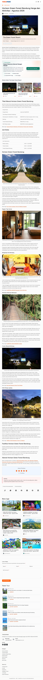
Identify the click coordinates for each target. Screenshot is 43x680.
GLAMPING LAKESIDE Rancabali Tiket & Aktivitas (16, 290)
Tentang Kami (4, 666)
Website (31, 566)
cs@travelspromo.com (19, 640)
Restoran (3, 658)
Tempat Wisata (5, 652)
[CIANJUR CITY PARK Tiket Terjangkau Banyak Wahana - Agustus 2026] (11, 543)
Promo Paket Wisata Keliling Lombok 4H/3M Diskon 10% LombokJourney (21, 626)
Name (4, 566)
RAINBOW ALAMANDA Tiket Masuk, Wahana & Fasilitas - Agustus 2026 (30, 513)
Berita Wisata (4, 657)
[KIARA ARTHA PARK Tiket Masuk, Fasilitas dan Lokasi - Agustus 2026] (11, 506)
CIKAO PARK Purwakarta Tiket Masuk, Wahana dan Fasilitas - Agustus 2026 (31, 550)
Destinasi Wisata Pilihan (6, 654)
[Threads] (16, 490)
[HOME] (2, 5)
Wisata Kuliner (4, 655)
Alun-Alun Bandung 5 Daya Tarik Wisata (14, 385)
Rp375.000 (11, 599)
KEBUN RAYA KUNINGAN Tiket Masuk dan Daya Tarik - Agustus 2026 (30, 531)
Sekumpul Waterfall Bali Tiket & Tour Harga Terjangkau (18, 605)
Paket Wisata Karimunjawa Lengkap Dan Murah (17, 619)
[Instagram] (7, 644)
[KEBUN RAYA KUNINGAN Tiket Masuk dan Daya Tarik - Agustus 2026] (31, 524)
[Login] (38, 1)
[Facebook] (21, 490)
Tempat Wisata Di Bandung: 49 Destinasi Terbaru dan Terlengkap (19, 126)
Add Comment (6, 570)
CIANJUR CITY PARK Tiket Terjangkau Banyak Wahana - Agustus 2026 (11, 550)
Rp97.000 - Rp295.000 (13, 614)
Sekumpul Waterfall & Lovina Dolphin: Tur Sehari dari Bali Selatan (20, 590)
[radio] (16, 471)
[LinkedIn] (38, 490)
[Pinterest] (32, 490)
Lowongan (4, 672)
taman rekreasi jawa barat (8, 486)
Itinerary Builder (5, 651)
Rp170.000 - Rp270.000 (14, 606)
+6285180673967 (8, 640)
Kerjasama (4, 669)
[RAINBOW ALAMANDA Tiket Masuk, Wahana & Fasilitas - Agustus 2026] (31, 506)
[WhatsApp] (10, 490)
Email (17, 566)
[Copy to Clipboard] (5, 490)
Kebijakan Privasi (5, 671)
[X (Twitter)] (27, 490)
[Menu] (40, 1)
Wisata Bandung (18, 486)
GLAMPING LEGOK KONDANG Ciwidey (14, 343)
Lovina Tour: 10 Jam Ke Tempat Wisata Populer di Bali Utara (19, 597)
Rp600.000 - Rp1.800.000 (14, 621)
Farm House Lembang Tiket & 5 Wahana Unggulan (16, 206)
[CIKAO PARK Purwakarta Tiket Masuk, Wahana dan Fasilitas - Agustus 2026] (31, 543)
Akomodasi (4, 660)
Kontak (3, 668)
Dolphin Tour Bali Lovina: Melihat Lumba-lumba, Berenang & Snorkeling (21, 612)
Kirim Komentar (6, 580)
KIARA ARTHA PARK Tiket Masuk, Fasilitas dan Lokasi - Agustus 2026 (10, 513)
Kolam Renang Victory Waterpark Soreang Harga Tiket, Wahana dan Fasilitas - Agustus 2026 (10, 531)
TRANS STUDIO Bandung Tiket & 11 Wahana (15, 440)
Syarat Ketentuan (5, 674)
